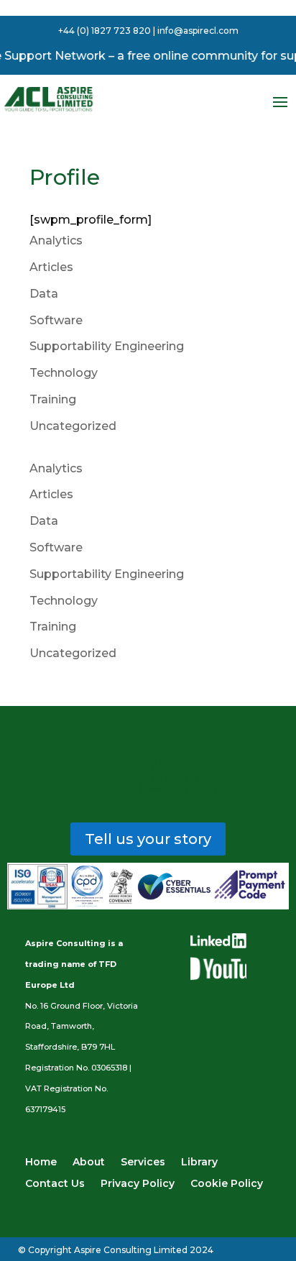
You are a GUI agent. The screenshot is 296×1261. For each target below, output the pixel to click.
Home (41, 1162)
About (89, 1162)
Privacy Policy (138, 1184)
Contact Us (55, 1184)
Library (199, 1162)
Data (43, 294)
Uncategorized (72, 426)
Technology (63, 373)
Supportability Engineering (106, 346)
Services (143, 1162)
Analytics (56, 240)
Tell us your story (148, 839)
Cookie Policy (226, 1184)
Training (52, 399)
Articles (51, 267)
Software (56, 320)
